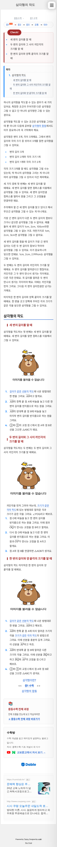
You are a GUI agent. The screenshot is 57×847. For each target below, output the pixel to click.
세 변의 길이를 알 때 (22, 80)
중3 (27, 24)
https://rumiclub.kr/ (16, 779)
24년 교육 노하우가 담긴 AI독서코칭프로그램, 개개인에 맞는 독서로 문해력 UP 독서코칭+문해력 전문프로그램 (19, 790)
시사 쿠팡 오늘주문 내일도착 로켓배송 (27, 806)
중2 (19, 24)
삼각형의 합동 (39, 125)
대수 (46, 24)
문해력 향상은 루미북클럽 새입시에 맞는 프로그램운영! (18, 784)
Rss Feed (28, 843)
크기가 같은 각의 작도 (26, 635)
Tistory (26, 839)
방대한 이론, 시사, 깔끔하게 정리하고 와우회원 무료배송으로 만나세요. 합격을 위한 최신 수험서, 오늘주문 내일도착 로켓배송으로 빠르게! (28, 812)
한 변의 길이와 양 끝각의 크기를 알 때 (30, 93)
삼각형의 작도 (19, 75)
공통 (37, 24)
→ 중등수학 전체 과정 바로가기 (24, 719)
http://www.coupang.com (18, 801)
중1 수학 (33, 18)
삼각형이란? (29, 680)
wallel (39, 839)
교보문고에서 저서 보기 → (31, 752)
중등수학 (18, 18)
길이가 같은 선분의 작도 (22, 391)
